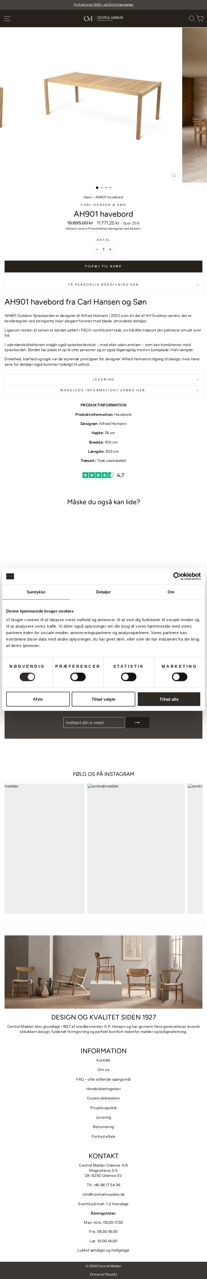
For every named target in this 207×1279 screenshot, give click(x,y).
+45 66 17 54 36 (107, 1185)
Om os (103, 1069)
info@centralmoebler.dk (103, 1194)
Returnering (103, 1127)
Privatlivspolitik (103, 1108)
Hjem (88, 197)
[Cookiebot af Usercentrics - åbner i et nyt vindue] (177, 576)
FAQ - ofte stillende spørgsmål (103, 1079)
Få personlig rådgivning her (103, 284)
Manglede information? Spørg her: (103, 390)
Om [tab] (171, 592)
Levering (104, 379)
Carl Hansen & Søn (103, 205)
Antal (103, 240)
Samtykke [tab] (36, 592)
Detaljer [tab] (103, 592)
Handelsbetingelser (103, 1089)
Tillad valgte (104, 699)
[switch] (78, 677)
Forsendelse (98, 228)
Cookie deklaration (103, 1098)
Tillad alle (169, 699)
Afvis (38, 699)
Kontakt (103, 1060)
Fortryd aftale (104, 1136)
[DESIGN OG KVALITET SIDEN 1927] (103, 972)
